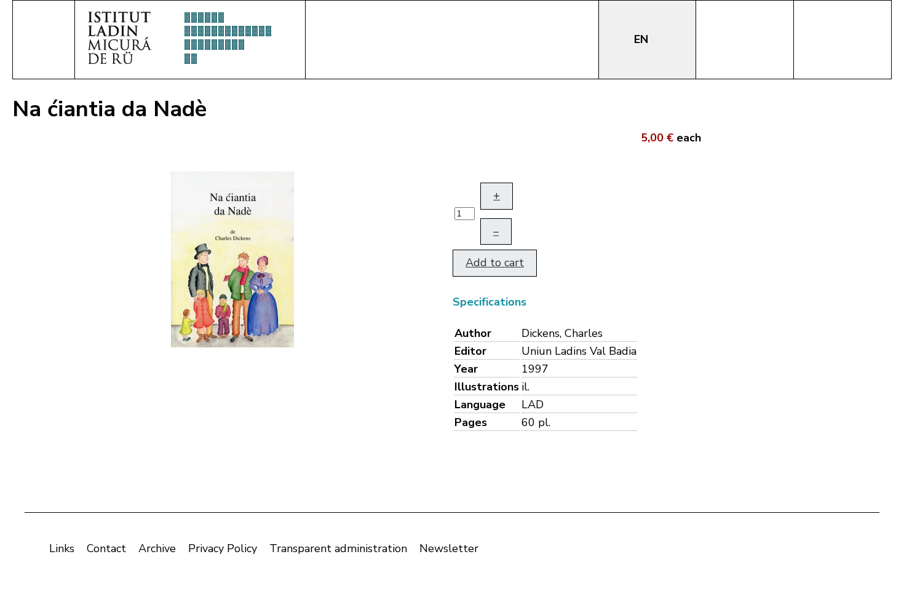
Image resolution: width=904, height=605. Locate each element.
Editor (470, 351)
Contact (106, 548)
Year (466, 369)
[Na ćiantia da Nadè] (232, 258)
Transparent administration (338, 548)
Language (480, 404)
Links (61, 548)
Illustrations (486, 386)
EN (642, 39)
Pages (470, 422)
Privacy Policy (222, 548)
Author (472, 333)
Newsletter (448, 548)
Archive (157, 548)
